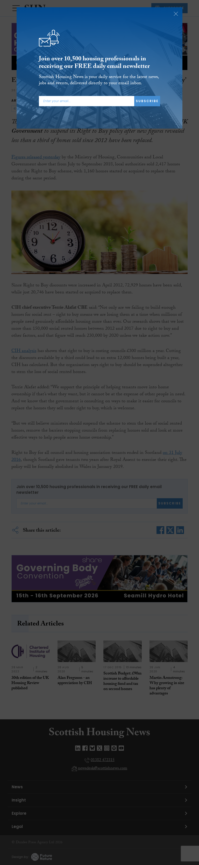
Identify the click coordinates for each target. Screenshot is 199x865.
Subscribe (147, 101)
